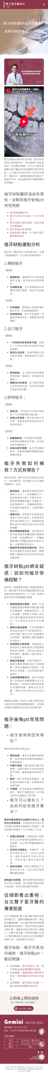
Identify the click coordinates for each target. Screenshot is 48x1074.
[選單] (44, 4)
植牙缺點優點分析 (19, 212)
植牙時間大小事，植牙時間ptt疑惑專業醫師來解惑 (27, 967)
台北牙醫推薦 (11, 916)
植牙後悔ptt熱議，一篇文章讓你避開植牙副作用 (27, 984)
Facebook (41, 1037)
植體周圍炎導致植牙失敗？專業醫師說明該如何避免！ (27, 976)
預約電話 (42, 1050)
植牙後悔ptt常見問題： (22, 229)
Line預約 (42, 1062)
